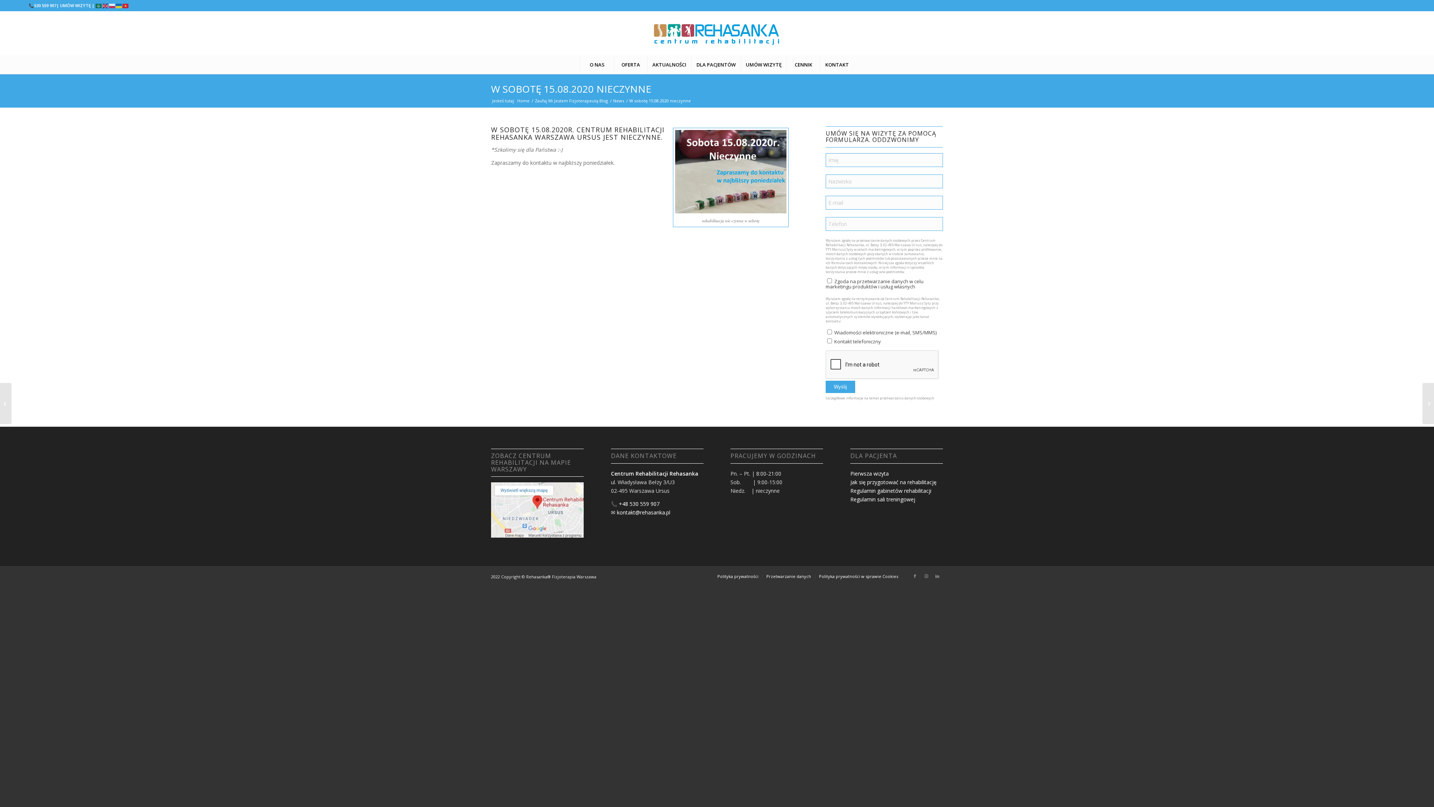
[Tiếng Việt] (125, 5)
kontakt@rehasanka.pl (643, 512)
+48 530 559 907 (639, 503)
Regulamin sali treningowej (882, 499)
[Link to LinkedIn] (937, 576)
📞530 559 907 (42, 5)
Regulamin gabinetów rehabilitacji (890, 490)
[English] (105, 5)
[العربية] (99, 5)
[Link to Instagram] (926, 576)
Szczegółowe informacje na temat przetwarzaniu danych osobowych (880, 398)
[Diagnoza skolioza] (6, 403)
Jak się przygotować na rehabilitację (893, 482)
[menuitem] (597, 64)
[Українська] (119, 5)
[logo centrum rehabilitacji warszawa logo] (717, 33)
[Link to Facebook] (915, 576)
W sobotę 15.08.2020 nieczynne (571, 89)
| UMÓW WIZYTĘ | (75, 5)
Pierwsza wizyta (869, 473)
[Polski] (112, 5)
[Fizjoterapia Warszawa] (1428, 403)
